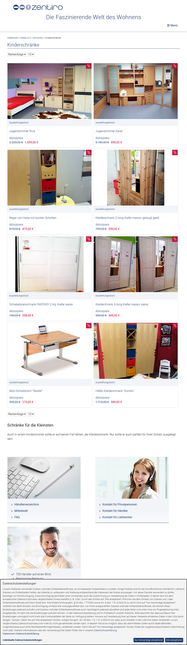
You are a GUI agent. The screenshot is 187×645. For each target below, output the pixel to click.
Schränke (38, 37)
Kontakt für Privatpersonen (119, 504)
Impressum (9, 633)
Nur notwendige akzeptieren (148, 640)
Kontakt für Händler (115, 511)
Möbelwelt (12, 37)
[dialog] (93, 612)
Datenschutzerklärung (105, 630)
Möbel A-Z (25, 37)
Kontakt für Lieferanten (117, 517)
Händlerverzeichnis (26, 504)
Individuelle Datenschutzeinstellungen (22, 640)
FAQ (17, 517)
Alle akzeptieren (174, 640)
